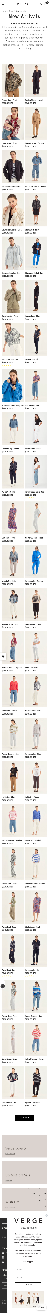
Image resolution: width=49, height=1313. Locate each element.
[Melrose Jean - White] (36, 690)
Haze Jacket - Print (9, 143)
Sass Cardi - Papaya (9, 711)
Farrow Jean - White (33, 449)
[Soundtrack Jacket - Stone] (13, 209)
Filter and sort (12, 59)
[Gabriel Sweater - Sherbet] (13, 820)
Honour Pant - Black (33, 316)
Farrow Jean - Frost (9, 1016)
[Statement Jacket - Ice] (13, 253)
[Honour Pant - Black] (36, 296)
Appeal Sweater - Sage (10, 754)
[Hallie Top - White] (36, 777)
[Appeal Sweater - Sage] (13, 734)
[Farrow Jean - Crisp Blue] (36, 471)
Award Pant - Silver (9, 1059)
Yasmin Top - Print (9, 581)
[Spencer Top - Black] (36, 1082)
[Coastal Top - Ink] (36, 339)
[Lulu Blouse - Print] (36, 385)
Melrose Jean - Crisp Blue (12, 667)
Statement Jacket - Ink (34, 273)
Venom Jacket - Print (10, 359)
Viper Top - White (31, 667)
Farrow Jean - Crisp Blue (34, 492)
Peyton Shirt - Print (9, 100)
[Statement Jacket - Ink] (36, 253)
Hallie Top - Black (9, 797)
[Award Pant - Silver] (13, 1039)
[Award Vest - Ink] (13, 471)
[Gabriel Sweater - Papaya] (36, 1039)
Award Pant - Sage (9, 927)
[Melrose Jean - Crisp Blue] (13, 647)
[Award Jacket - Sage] (13, 296)
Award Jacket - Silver (33, 754)
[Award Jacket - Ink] (36, 950)
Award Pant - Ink (8, 970)
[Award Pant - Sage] (13, 907)
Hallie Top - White (32, 797)
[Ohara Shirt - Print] (36, 209)
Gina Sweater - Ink (9, 1102)
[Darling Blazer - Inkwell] (36, 80)
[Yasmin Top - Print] (13, 561)
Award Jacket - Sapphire (34, 581)
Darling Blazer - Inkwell (34, 100)
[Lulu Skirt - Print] (13, 518)
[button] (28, 1220)
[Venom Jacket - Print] (13, 339)
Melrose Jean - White (33, 711)
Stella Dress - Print (32, 927)
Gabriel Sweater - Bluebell (35, 883)
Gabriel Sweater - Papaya (34, 1059)
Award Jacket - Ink (32, 970)
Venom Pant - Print (9, 883)
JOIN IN (28, 1285)
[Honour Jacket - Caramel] (36, 123)
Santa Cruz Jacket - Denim (35, 186)
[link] (28, 1299)
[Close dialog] (46, 1215)
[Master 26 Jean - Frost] (36, 518)
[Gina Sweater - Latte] (36, 604)
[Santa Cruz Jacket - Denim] (36, 166)
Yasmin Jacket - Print (10, 624)
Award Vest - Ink (8, 492)
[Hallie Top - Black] (13, 777)
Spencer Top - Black (32, 1102)
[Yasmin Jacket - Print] (13, 604)
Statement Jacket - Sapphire (13, 405)
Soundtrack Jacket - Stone (12, 230)
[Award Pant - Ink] (13, 950)
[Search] (41, 4)
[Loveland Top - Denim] (13, 428)
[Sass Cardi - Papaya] (13, 690)
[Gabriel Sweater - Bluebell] (36, 863)
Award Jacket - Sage (10, 316)
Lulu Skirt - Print (8, 538)
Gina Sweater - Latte (33, 624)
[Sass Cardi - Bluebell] (36, 820)
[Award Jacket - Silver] (36, 734)
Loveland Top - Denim (10, 449)
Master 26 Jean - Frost (34, 538)
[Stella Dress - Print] (36, 907)
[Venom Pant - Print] (13, 863)
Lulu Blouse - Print (32, 405)
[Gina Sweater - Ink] (13, 1082)
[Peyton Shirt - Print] (13, 80)
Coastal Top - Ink (31, 359)
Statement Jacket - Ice (10, 273)
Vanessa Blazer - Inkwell (11, 186)
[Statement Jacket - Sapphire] (13, 385)
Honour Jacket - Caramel (34, 143)
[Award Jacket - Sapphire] (36, 561)
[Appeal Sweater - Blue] (36, 996)
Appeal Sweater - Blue (33, 1016)
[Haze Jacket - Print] (13, 123)
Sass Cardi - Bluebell (33, 840)
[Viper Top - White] (36, 647)
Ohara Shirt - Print (32, 230)
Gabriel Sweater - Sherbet (12, 840)
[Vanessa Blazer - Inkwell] (13, 166)
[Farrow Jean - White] (36, 428)
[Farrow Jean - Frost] (13, 996)
